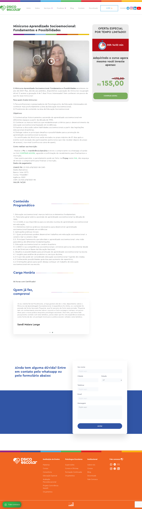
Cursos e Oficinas (71, 468)
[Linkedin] (118, 468)
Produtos (60, 8)
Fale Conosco (92, 479)
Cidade (80, 376)
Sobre (37, 8)
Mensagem (82, 403)
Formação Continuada (73, 472)
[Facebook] (115, 468)
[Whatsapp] (111, 464)
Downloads (93, 8)
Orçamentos (47, 492)
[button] (50, 332)
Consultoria (47, 472)
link (75, 158)
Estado (104, 376)
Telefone (81, 385)
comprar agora (110, 96)
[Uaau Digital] (71, 504)
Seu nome (81, 367)
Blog (72, 8)
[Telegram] (115, 464)
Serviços (47, 8)
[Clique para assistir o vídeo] (51, 61)
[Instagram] (111, 468)
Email (80, 394)
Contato (81, 8)
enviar (100, 426)
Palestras (46, 465)
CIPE (108, 8)
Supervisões (69, 465)
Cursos (45, 468)
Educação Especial (50, 476)
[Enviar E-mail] (118, 464)
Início (29, 8)
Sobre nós (91, 465)
